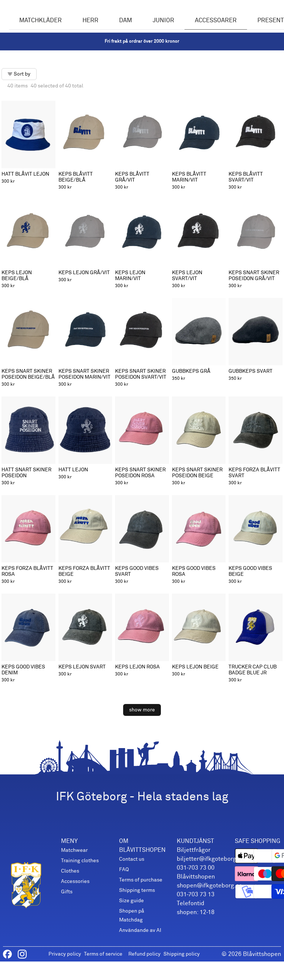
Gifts (66, 892)
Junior (163, 20)
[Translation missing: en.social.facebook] (7, 954)
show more (142, 710)
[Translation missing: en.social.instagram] (22, 954)
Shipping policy (181, 954)
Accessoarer (216, 20)
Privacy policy (64, 954)
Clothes (70, 871)
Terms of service (103, 954)
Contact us (131, 859)
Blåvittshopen (262, 954)
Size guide (131, 900)
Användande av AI (140, 930)
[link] (142, 41)
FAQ (124, 869)
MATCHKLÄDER (40, 20)
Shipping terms (137, 890)
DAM (125, 20)
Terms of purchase (140, 880)
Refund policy (144, 954)
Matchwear (74, 850)
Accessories (75, 881)
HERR (90, 20)
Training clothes (80, 860)
